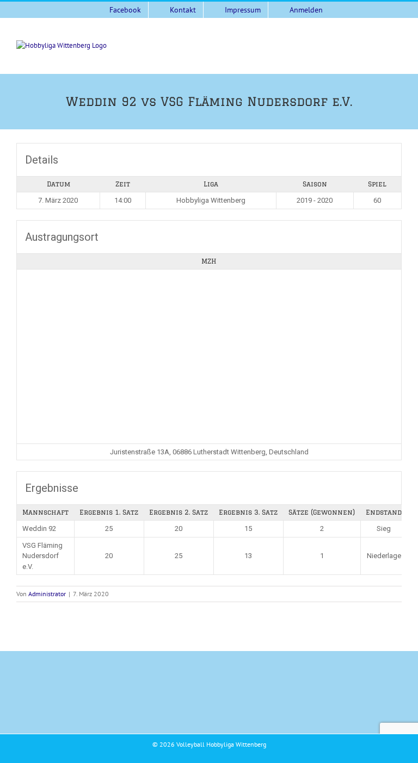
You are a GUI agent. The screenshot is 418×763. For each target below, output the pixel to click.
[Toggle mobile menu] (397, 46)
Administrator (47, 594)
